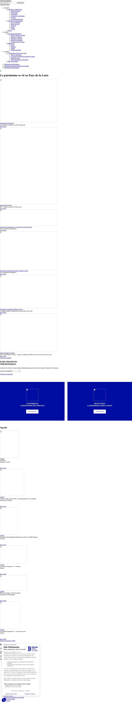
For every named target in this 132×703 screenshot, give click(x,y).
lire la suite (3, 126)
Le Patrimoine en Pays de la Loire (16, 53)
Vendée (13, 29)
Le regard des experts (17, 19)
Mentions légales (8, 696)
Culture (2, 459)
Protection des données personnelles (14, 697)
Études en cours (15, 58)
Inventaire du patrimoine (18, 16)
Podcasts (13, 47)
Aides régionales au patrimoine (19, 60)
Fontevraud (14, 14)
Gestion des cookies (9, 699)
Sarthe (12, 27)
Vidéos (13, 48)
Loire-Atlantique (15, 22)
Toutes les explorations (6, 374)
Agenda (9, 30)
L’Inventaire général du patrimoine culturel (23, 56)
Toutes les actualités (5, 358)
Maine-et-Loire (15, 24)
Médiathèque (11, 43)
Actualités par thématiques (14, 9)
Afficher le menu (5, 4)
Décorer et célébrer (16, 37)
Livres (12, 45)
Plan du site (7, 700)
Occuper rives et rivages (17, 42)
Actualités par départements (15, 21)
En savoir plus (32, 411)
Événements (14, 13)
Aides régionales (15, 11)
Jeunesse (13, 17)
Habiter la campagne (16, 40)
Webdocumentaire (16, 50)
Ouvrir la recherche (6, 1)
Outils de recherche (12, 61)
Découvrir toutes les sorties (7, 640)
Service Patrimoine (16, 55)
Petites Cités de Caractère (18, 35)
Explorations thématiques (14, 34)
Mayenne (13, 25)
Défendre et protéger (16, 38)
